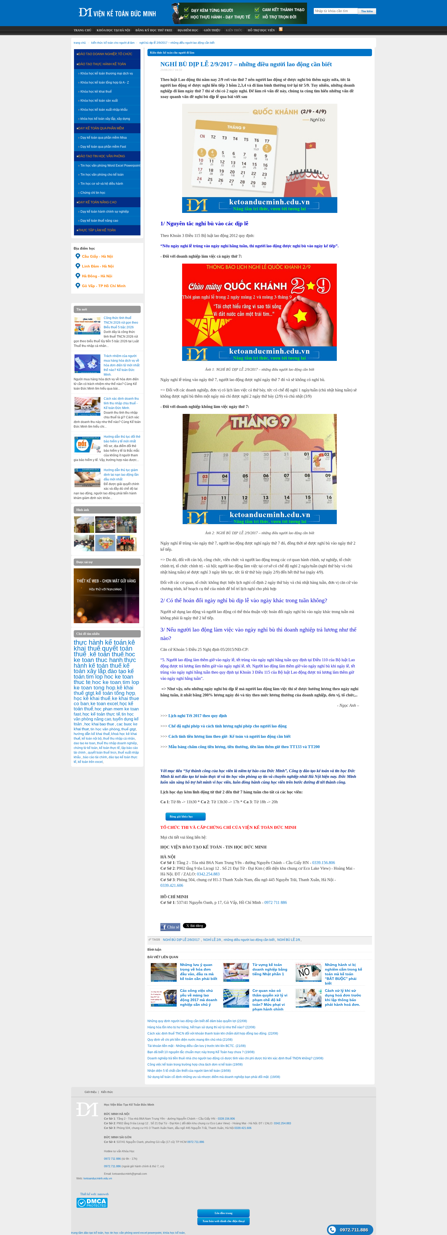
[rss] (280, 30)
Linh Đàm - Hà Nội (98, 266)
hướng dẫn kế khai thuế (92, 734)
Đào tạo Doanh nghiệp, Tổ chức (105, 54)
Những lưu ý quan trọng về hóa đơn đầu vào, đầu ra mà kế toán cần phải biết (198, 972)
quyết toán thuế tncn (102, 752)
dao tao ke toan (84, 743)
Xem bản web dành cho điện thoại (224, 1221)
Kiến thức (107, 1091)
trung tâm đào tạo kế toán (87, 1232)
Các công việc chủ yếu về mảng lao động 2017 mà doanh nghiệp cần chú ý (198, 997)
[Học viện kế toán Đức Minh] (117, 10)
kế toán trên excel (90, 762)
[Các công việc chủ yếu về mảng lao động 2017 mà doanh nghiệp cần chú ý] (164, 998)
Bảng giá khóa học (181, 816)
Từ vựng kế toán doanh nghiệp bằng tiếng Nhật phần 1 (269, 969)
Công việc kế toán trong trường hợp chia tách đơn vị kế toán (195, 1064)
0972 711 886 (275, 902)
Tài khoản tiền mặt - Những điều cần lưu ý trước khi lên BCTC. (196, 1046)
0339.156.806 (323, 862)
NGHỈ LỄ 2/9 (212, 940)
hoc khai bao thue (99, 724)
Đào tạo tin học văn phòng (101, 156)
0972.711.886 (354, 1229)
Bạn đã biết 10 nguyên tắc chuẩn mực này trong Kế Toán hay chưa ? (201, 1052)
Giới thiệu (90, 1091)
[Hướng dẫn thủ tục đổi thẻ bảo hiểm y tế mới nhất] (87, 444)
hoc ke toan (106, 682)
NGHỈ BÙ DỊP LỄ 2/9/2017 (181, 940)
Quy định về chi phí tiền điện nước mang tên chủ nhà (190, 1039)
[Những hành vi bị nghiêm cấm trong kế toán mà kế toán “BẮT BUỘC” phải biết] (309, 972)
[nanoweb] (106, 622)
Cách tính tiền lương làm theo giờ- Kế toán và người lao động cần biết (229, 736)
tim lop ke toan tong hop (106, 684)
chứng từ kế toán (86, 748)
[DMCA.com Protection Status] (92, 1206)
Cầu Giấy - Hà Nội (97, 256)
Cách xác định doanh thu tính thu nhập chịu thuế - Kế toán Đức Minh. (121, 403)
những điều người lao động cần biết (249, 940)
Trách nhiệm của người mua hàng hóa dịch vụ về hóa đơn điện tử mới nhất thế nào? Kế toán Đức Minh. (121, 365)
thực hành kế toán (100, 642)
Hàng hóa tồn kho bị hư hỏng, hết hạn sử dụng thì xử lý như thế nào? (201, 1027)
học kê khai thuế (92, 698)
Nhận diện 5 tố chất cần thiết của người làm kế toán (189, 1071)
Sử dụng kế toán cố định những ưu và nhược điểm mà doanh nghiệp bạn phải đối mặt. (213, 1077)
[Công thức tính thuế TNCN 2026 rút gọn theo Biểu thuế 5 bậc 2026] (87, 325)
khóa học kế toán (174, 1232)
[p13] (84, 532)
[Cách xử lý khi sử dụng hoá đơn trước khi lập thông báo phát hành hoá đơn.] (309, 998)
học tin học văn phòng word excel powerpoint (133, 1232)
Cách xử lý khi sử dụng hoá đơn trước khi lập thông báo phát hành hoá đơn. (343, 997)
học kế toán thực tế (101, 714)
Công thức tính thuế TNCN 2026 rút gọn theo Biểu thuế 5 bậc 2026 (121, 322)
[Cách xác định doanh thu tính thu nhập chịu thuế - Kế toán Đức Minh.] (87, 406)
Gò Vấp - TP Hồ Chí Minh (104, 286)
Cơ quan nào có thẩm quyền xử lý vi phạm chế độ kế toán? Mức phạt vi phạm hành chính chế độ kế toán (254, 1002)
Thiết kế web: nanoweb (94, 1194)
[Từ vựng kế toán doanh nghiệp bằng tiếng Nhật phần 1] (236, 972)
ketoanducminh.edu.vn (98, 1178)
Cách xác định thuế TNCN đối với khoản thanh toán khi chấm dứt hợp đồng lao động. (212, 1033)
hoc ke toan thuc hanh (104, 657)
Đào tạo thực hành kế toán (102, 64)
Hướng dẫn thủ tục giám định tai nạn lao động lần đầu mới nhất (121, 474)
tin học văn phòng (105, 729)
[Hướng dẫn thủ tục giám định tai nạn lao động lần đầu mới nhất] (87, 477)
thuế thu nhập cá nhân (119, 738)
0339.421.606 (171, 885)
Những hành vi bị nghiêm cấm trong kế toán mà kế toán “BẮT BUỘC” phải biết (343, 974)
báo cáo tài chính (95, 757)
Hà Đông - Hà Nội (97, 276)
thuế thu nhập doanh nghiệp (117, 743)
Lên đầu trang (224, 1213)
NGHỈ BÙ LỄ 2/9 (288, 940)
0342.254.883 (208, 874)
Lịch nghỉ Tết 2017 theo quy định (197, 715)
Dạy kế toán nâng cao (97, 202)
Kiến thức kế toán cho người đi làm (113, 42)
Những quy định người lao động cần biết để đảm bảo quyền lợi (197, 1021)
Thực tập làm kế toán (97, 230)
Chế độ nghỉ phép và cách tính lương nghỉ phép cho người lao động (227, 726)
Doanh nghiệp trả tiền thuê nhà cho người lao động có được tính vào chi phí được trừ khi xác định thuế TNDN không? (235, 1058)
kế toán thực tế (109, 748)
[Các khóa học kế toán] (239, 23)
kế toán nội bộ (92, 738)
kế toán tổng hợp (115, 693)
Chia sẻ (173, 927)
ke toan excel (104, 703)
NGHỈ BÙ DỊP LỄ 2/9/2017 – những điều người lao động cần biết (176, 42)
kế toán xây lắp (102, 668)
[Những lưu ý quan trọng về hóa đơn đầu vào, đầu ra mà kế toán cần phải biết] (164, 972)
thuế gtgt (128, 729)
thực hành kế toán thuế (105, 663)
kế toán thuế (107, 654)
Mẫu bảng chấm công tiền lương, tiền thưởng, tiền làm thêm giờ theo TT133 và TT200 (244, 747)
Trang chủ (80, 42)
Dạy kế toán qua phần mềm (101, 128)
